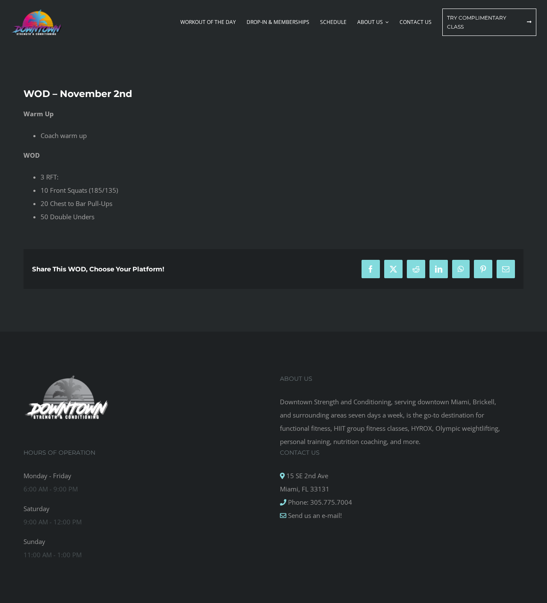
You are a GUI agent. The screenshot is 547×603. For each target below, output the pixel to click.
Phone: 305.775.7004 (319, 502)
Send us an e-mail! (314, 515)
